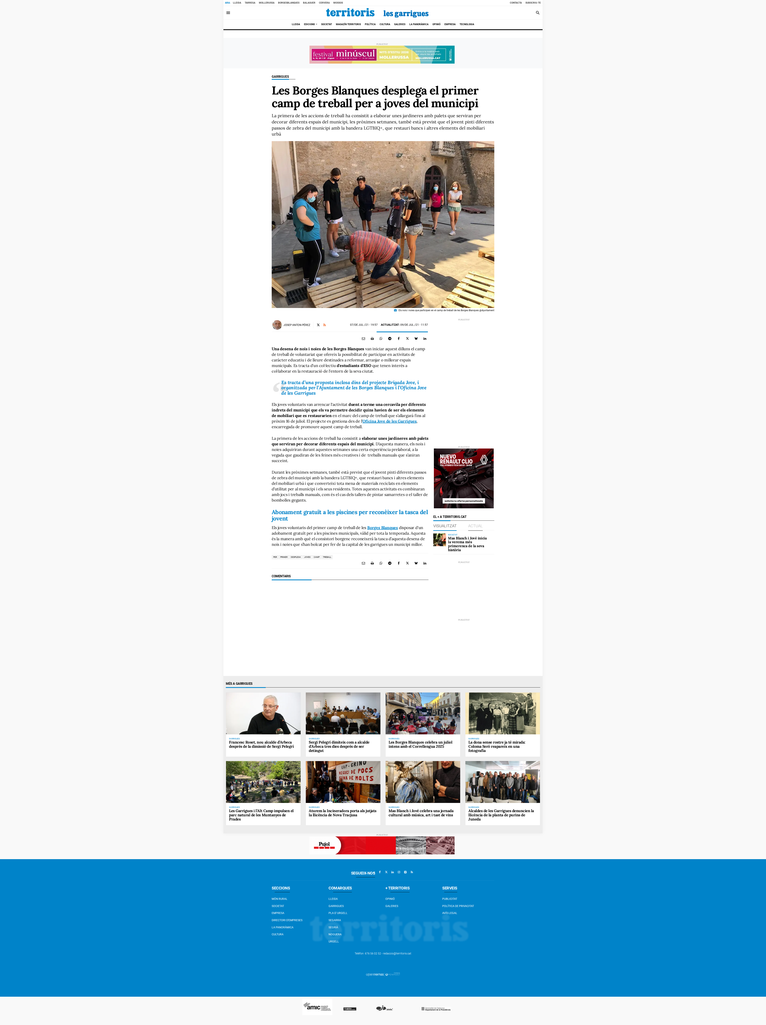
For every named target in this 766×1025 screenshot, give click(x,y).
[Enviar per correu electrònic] (363, 338)
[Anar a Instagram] (399, 872)
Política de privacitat (458, 906)
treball (327, 557)
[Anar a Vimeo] (405, 872)
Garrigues (280, 77)
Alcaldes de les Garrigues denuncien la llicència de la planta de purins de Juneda (501, 814)
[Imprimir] (372, 338)
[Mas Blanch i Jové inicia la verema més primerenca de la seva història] (439, 539)
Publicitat (449, 898)
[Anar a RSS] (412, 872)
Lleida (237, 2)
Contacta (516, 2)
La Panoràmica (282, 927)
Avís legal (449, 913)
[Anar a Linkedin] (392, 872)
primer (283, 557)
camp (317, 557)
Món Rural (279, 898)
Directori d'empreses (287, 920)
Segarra (335, 920)
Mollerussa (266, 2)
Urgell (334, 941)
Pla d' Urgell (338, 913)
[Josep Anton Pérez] (277, 325)
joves (307, 557)
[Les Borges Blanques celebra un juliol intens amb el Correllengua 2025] (423, 713)
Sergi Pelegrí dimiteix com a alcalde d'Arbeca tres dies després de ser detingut (339, 746)
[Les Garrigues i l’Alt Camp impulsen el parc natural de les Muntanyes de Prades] (263, 782)
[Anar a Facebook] (380, 872)
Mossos (338, 2)
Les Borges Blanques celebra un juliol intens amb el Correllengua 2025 (420, 744)
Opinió (390, 898)
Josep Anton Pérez (296, 325)
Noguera (335, 934)
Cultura (277, 934)
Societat (278, 906)
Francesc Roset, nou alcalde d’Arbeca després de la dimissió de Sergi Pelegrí (261, 744)
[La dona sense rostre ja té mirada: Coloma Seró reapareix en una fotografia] (502, 713)
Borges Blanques (382, 527)
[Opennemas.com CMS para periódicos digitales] (383, 974)
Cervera (324, 2)
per (275, 557)
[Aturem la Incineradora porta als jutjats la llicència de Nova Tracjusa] (343, 782)
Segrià (333, 927)
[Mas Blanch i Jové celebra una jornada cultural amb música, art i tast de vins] (423, 782)
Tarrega (250, 2)
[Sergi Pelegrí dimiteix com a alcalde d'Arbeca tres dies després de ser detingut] (343, 713)
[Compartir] (381, 338)
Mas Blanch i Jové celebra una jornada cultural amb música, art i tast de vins (421, 812)
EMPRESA (278, 913)
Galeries (391, 906)
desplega (296, 557)
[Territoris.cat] (377, 13)
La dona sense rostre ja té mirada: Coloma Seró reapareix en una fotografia (496, 746)
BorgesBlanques (288, 2)
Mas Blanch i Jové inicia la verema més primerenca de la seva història (467, 544)
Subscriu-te (533, 2)
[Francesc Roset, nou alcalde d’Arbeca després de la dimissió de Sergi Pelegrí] (263, 713)
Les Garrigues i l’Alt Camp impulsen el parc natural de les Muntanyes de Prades (261, 814)
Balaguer (309, 2)
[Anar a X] (386, 872)
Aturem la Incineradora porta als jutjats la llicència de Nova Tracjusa (342, 812)
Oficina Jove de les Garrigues (389, 421)
